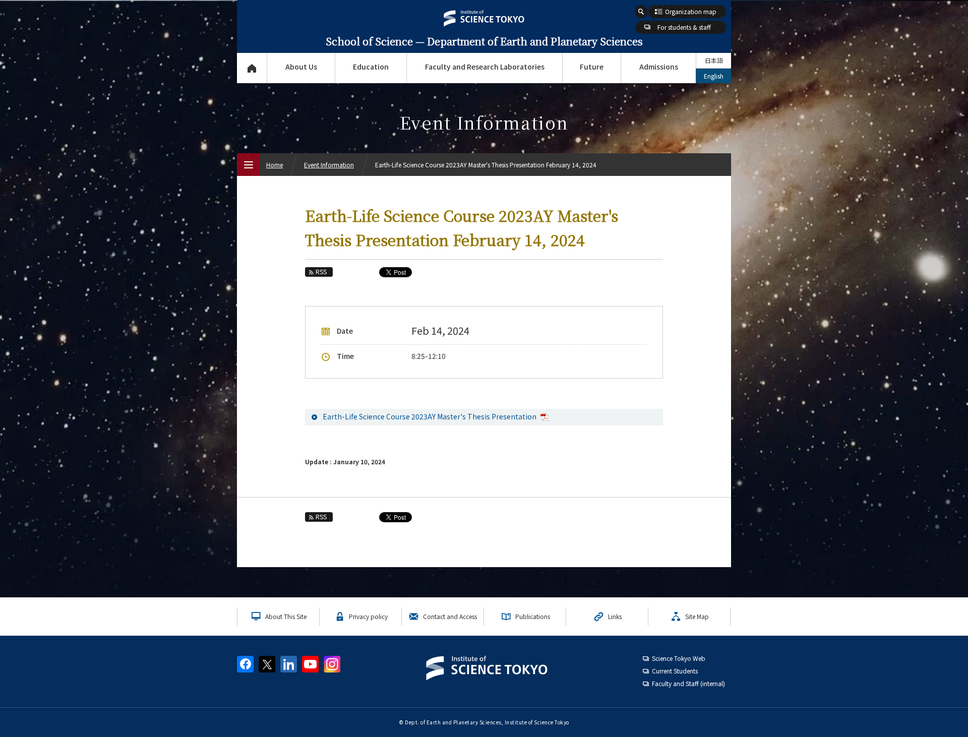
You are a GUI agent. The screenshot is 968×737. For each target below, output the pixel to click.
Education (371, 67)
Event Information (329, 164)
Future (591, 67)
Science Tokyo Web (678, 658)
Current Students (675, 670)
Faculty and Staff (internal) (688, 683)
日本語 (714, 60)
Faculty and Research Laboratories (484, 67)
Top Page (252, 68)
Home (274, 164)
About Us (301, 67)
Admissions (658, 67)
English (713, 76)
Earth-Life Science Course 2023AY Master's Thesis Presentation (430, 416)
